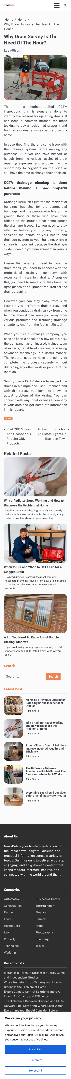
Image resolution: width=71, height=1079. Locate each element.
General (41, 919)
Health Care (12, 925)
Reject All (35, 1070)
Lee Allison (12, 50)
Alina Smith (32, 710)
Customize (35, 1059)
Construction (13, 905)
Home (8, 418)
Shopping (42, 939)
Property (10, 939)
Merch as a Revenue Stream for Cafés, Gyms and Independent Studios (45, 702)
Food (7, 919)
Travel (40, 945)
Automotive (12, 899)
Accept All (35, 1049)
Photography (44, 932)
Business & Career (48, 899)
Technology (12, 945)
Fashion (9, 912)
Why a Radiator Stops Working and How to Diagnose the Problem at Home (44, 725)
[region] (35, 1045)
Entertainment (45, 905)
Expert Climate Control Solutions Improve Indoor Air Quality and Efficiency (46, 748)
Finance (41, 912)
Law (7, 932)
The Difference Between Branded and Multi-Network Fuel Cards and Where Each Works (46, 771)
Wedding (10, 952)
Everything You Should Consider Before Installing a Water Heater (46, 794)
